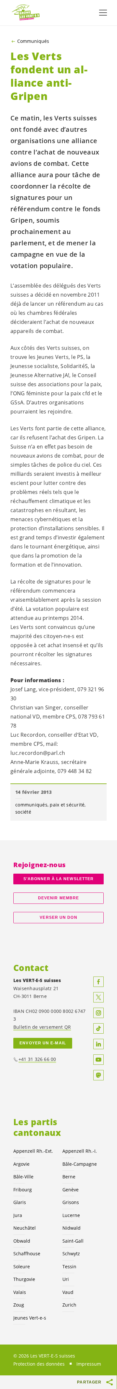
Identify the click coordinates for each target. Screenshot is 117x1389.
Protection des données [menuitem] (39, 1364)
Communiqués (33, 41)
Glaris (19, 1202)
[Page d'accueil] (26, 12)
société (23, 812)
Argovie (21, 1164)
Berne (68, 1177)
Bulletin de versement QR (42, 1027)
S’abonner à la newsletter (58, 879)
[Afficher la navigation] (103, 13)
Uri (65, 1279)
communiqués (31, 805)
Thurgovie (24, 1279)
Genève (70, 1189)
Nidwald (71, 1228)
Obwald (21, 1241)
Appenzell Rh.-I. (79, 1151)
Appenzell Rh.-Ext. (33, 1151)
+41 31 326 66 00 (37, 1059)
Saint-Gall (73, 1241)
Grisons (70, 1202)
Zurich (69, 1305)
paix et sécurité (67, 805)
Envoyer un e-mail (43, 1043)
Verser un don (58, 917)
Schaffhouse (26, 1253)
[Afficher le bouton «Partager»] (109, 1382)
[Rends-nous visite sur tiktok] (98, 1028)
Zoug (18, 1305)
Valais (19, 1292)
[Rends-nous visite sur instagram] (98, 1013)
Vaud (67, 1292)
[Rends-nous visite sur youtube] (98, 1059)
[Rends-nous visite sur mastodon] (98, 1075)
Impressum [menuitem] (88, 1364)
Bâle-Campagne (79, 1164)
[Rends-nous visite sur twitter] (98, 997)
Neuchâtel (24, 1228)
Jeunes (29, 1318)
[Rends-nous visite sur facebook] (98, 982)
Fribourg (22, 1189)
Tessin (69, 1266)
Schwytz (71, 1253)
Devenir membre (58, 898)
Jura (17, 1215)
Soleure (21, 1266)
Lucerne (71, 1215)
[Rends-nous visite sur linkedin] (98, 1044)
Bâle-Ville (23, 1177)
